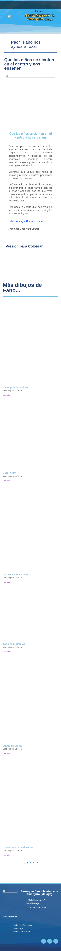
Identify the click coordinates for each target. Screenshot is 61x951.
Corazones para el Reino (18, 847)
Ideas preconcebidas (15, 387)
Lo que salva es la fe (15, 574)
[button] (58, 5)
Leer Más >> (7, 395)
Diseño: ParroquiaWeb (49, 947)
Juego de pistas (12, 745)
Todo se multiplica (14, 644)
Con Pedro (9, 472)
